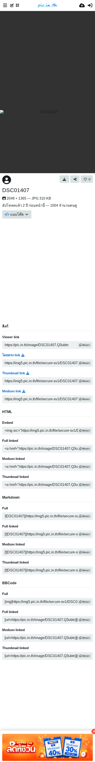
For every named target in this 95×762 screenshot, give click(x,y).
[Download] (64, 179)
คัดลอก (86, 345)
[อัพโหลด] (82, 5)
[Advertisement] (47, 60)
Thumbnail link (13, 373)
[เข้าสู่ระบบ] (90, 5)
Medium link (11, 391)
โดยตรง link (11, 355)
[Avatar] (6, 179)
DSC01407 (15, 190)
